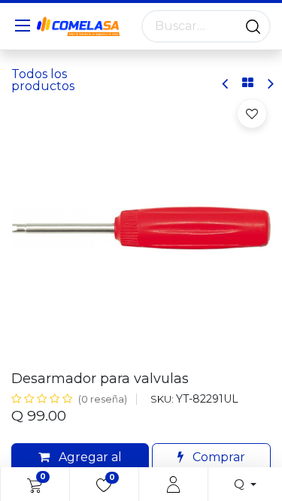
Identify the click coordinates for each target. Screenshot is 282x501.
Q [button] (240, 484)
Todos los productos (42, 80)
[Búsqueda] (253, 26)
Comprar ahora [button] (217, 466)
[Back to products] (247, 83)
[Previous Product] (226, 83)
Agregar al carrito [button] (89, 466)
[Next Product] (269, 83)
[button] (252, 113)
